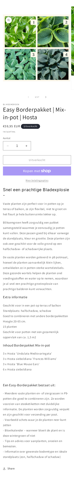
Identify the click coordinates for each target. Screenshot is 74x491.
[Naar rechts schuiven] (45, 97)
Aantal (6, 138)
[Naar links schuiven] (28, 97)
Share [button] (11, 468)
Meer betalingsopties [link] (37, 180)
